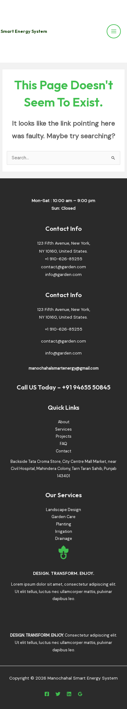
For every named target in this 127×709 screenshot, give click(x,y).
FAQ (63, 443)
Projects (64, 436)
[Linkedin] (69, 694)
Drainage (63, 538)
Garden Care (63, 516)
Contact (63, 451)
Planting (63, 524)
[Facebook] (46, 694)
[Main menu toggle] (114, 31)
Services (63, 429)
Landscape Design (63, 509)
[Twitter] (57, 694)
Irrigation (63, 531)
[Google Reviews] (80, 694)
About (63, 421)
